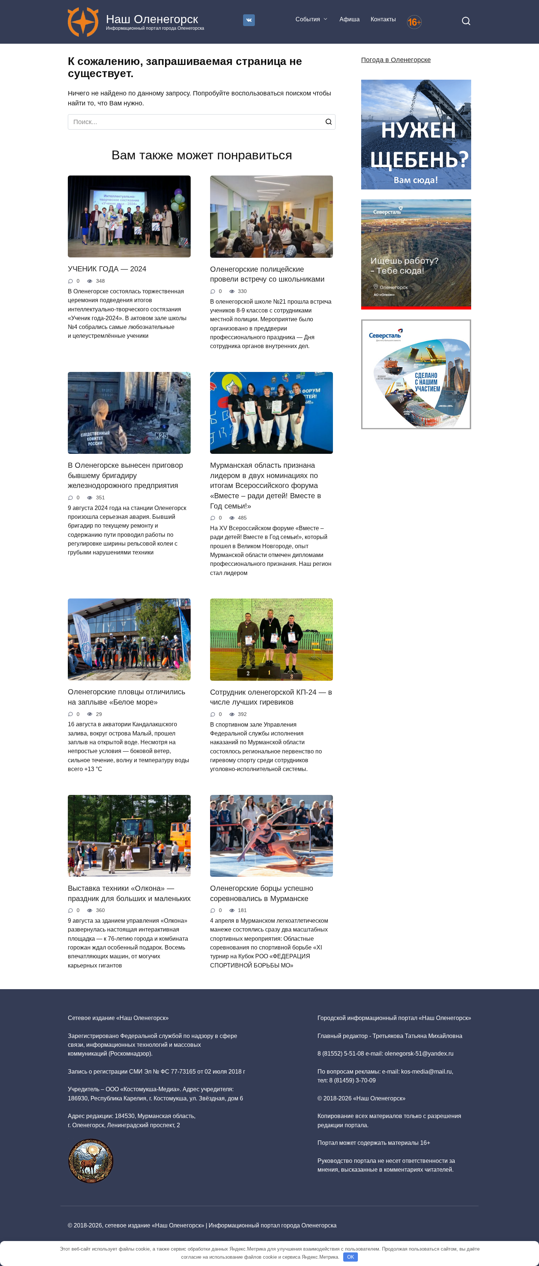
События (308, 19)
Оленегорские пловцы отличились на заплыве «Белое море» (126, 697)
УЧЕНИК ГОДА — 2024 (107, 269)
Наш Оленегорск (152, 19)
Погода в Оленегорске (396, 60)
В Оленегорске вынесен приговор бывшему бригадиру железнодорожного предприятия (125, 475)
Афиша (350, 19)
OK (350, 1257)
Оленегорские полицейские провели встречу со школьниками (267, 274)
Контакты (383, 19)
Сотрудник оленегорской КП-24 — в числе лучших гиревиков (271, 697)
